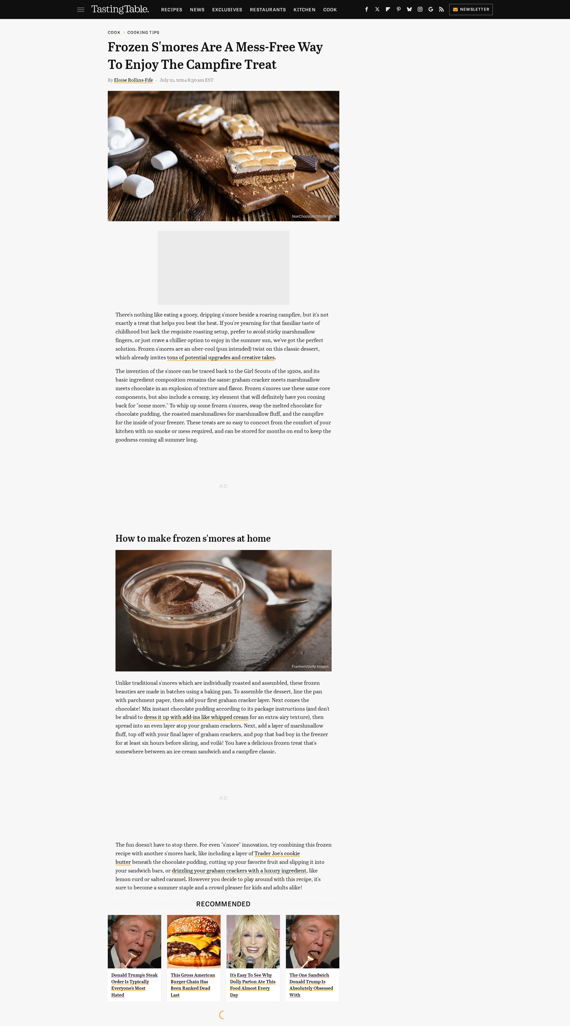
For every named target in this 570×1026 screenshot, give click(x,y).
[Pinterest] (399, 10)
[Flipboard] (388, 10)
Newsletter (475, 9)
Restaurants (268, 9)
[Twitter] (377, 10)
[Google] (431, 10)
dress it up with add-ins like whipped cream (196, 716)
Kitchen (304, 9)
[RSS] (441, 10)
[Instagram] (420, 10)
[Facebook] (367, 10)
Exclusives (227, 9)
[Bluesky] (409, 10)
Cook (330, 9)
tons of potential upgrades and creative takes (221, 357)
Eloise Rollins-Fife (133, 79)
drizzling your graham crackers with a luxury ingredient (239, 870)
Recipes (171, 9)
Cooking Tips (143, 32)
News (197, 9)
